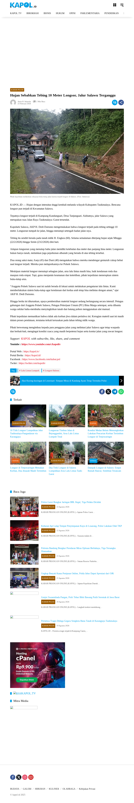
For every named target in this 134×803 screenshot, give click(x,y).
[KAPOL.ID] (23, 4)
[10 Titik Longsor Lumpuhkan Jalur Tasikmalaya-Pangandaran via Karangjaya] (28, 416)
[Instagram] (24, 777)
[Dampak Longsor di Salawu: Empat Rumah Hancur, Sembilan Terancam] (106, 453)
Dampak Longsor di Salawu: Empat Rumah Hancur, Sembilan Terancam (104, 469)
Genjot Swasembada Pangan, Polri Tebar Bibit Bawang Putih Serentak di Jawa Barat (80, 597)
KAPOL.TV (28, 693)
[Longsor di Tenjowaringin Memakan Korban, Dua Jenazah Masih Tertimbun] (28, 453)
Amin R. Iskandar (24, 101)
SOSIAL (93, 461)
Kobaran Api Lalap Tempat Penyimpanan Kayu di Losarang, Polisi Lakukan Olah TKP (81, 526)
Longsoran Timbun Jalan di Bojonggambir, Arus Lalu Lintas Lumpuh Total (64, 433)
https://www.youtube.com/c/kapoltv (41, 344)
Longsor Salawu (52, 370)
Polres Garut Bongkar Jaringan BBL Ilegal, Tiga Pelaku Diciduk (71, 502)
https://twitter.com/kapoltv (32, 363)
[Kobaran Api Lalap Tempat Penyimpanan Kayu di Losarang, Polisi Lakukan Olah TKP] (24, 530)
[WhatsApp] (121, 391)
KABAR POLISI (17, 90)
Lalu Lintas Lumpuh (30, 370)
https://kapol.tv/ (31, 351)
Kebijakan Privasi (87, 789)
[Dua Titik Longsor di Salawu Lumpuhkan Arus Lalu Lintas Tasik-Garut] (67, 453)
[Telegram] (114, 391)
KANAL (93, 423)
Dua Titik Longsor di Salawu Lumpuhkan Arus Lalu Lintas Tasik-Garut (66, 471)
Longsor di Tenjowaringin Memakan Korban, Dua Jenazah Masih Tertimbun (28, 469)
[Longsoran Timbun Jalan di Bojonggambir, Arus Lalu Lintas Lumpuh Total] (67, 416)
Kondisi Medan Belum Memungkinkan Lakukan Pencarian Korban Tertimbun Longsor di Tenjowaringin (106, 433)
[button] (122, 5)
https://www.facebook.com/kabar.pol (41, 359)
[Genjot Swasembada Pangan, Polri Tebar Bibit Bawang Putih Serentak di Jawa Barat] (24, 602)
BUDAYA (14, 789)
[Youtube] (31, 777)
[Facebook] (102, 391)
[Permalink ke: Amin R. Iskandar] (14, 102)
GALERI (27, 789)
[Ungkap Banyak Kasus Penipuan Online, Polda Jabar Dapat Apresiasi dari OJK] (24, 578)
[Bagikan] (121, 102)
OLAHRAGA (69, 789)
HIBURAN (40, 789)
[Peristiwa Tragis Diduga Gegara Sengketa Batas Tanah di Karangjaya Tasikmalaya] (24, 625)
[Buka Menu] (115, 5)
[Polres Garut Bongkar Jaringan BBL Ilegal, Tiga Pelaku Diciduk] (24, 507)
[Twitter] (108, 391)
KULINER (54, 789)
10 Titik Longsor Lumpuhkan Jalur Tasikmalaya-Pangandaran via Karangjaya (26, 433)
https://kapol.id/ (33, 355)
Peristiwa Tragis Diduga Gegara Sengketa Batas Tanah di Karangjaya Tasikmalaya (79, 621)
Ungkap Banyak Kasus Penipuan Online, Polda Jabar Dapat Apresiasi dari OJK (77, 573)
